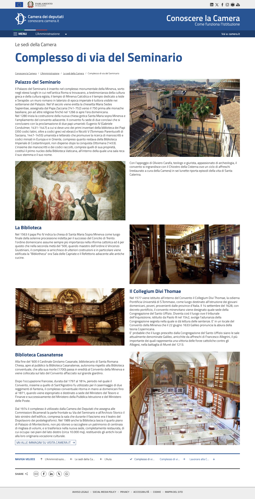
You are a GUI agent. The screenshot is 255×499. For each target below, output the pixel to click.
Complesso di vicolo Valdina (173, 459)
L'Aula (108, 459)
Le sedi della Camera (73, 73)
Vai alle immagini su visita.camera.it (43, 442)
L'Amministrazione (48, 33)
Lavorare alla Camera (202, 459)
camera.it (234, 34)
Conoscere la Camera (26, 73)
